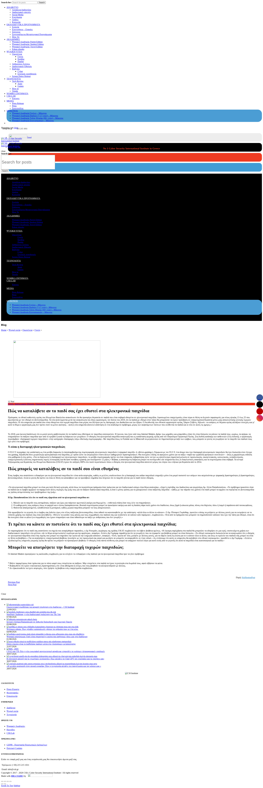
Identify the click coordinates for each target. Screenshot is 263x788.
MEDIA (10, 101)
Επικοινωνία (12, 696)
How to (15, 88)
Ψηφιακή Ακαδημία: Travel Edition (27, 47)
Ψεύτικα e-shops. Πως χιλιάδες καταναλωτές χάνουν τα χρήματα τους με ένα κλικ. (42, 629)
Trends (15, 91)
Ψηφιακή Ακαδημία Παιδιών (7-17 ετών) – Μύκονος (35, 116)
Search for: (6, 2)
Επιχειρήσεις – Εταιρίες (22, 29)
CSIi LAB (11, 96)
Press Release (18, 103)
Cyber (20, 71)
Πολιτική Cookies (14, 748)
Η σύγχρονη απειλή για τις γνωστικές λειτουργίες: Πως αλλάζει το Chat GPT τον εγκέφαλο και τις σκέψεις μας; (55, 659)
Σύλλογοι (16, 32)
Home (3, 330)
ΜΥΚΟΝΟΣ (12, 111)
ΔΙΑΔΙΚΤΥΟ (12, 7)
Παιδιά (21, 61)
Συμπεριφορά (52, 404)
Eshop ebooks (18, 49)
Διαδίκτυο (11, 708)
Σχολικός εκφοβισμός (27, 74)
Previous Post (14, 582)
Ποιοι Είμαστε (13, 689)
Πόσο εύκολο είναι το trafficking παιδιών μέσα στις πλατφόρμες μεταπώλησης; (41, 644)
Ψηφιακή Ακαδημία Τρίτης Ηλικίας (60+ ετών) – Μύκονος (37, 118)
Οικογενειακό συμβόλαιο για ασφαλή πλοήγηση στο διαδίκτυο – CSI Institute (40, 607)
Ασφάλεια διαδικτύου (21, 10)
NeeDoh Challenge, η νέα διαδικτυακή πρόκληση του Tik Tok (34, 614)
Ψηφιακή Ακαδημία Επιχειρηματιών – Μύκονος (33, 120)
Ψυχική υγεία (14, 330)
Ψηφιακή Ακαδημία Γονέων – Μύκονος (29, 113)
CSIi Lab (11, 733)
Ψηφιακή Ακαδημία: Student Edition (28, 44)
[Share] (5, 781)
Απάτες (15, 19)
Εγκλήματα (17, 17)
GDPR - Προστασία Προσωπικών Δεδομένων (27, 745)
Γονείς (20, 56)
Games (21, 86)
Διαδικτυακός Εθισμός (22, 66)
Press (14, 106)
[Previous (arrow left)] (2, 783)
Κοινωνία (16, 22)
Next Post (12, 584)
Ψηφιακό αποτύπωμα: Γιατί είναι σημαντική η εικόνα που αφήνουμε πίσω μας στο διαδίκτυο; (47, 636)
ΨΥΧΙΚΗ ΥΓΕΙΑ (14, 51)
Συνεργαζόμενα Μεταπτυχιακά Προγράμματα (32, 34)
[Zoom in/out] (10, 781)
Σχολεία (15, 27)
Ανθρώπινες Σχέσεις (21, 64)
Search (42, 3)
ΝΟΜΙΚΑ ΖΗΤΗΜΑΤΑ (17, 93)
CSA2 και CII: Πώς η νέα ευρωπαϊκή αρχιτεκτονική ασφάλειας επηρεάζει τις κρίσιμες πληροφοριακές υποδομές (56, 651)
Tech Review (18, 81)
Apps (20, 84)
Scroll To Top (7, 785)
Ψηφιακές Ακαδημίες (16, 726)
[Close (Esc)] (2, 781)
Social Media (17, 15)
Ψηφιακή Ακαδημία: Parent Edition (27, 42)
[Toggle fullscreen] (8, 781)
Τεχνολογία (12, 714)
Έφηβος (21, 59)
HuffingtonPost (248, 577)
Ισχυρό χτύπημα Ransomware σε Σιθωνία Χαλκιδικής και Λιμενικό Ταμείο (39, 622)
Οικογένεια (17, 54)
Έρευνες (15, 98)
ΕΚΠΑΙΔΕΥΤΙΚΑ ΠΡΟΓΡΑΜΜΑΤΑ (23, 24)
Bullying (16, 69)
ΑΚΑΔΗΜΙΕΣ (13, 39)
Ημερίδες (11, 729)
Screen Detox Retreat (21, 76)
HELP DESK (14, 147)
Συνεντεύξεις (17, 108)
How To (15, 37)
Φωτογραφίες (12, 693)
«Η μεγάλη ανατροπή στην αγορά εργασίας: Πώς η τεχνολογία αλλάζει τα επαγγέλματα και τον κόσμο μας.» (54, 666)
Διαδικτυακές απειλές (21, 12)
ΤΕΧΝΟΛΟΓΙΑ (14, 79)
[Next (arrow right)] (5, 783)
